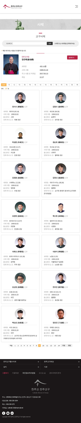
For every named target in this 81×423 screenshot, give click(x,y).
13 (55, 345)
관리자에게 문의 (55, 373)
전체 (3, 85)
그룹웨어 (5, 373)
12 (51, 345)
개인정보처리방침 (28, 373)
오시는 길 (42, 373)
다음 (63, 345)
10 (43, 345)
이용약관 (15, 373)
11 (47, 345)
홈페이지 (71, 57)
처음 (11, 345)
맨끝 (69, 345)
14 (59, 345)
